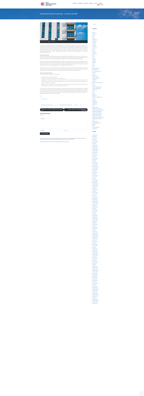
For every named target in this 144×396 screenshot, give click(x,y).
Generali (94, 51)
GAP (93, 49)
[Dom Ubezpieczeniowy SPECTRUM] (48, 3)
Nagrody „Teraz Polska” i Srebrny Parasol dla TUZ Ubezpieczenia (77, 110)
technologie (94, 101)
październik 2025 (95, 149)
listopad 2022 (94, 199)
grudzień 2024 (95, 163)
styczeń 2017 (94, 279)
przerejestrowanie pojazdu (97, 82)
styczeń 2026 (94, 145)
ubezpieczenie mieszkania (97, 114)
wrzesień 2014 (95, 296)
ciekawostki (53, 41)
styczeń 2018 (94, 273)
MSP (93, 64)
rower (93, 92)
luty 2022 (94, 212)
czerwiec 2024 (95, 172)
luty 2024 (94, 178)
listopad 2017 (94, 276)
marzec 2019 (94, 263)
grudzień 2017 (95, 274)
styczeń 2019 (94, 266)
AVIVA (93, 35)
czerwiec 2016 (95, 283)
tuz (92, 105)
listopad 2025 (94, 148)
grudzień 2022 (95, 198)
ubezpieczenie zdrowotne (97, 118)
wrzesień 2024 (95, 168)
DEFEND (93, 45)
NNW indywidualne (95, 68)
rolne (93, 91)
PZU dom (94, 85)
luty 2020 (94, 247)
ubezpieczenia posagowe (96, 111)
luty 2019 (94, 264)
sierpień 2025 (94, 152)
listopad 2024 (94, 165)
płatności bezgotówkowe (96, 87)
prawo (93, 81)
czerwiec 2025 (95, 155)
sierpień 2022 (94, 204)
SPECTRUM (94, 95)
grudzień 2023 (95, 181)
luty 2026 (94, 143)
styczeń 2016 (94, 286)
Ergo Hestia (94, 46)
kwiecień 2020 (95, 244)
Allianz (93, 32)
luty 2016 (94, 284)
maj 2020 (94, 243)
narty (93, 65)
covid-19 (94, 43)
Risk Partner (94, 89)
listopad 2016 (94, 280)
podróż (93, 74)
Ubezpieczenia (80, 3)
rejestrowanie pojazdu (96, 88)
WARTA (93, 124)
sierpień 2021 (94, 221)
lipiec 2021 (94, 222)
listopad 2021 (94, 217)
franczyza (76, 105)
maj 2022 (94, 208)
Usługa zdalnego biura (96, 123)
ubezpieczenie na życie (96, 115)
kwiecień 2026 (95, 140)
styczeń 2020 (94, 248)
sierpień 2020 (94, 238)
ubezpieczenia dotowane (96, 108)
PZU (93, 84)
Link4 (93, 56)
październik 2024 (95, 166)
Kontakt (95, 3)
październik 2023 (95, 184)
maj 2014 (94, 297)
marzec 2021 (94, 228)
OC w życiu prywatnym (96, 71)
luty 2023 (94, 195)
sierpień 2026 (94, 135)
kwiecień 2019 (95, 261)
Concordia (94, 42)
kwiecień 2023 (95, 192)
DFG (56, 105)
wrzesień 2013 (95, 302)
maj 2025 (94, 156)
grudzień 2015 (95, 287)
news (93, 66)
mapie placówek (43, 93)
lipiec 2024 (94, 171)
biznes (50, 41)
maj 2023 (94, 191)
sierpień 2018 (94, 271)
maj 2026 (94, 139)
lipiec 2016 (94, 281)
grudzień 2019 (95, 250)
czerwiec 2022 (95, 207)
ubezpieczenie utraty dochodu (97, 117)
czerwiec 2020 (95, 241)
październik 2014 (95, 294)
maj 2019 (94, 260)
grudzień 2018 (95, 267)
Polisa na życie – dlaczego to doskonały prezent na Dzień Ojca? (51, 110)
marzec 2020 (94, 245)
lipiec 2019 (94, 257)
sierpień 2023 (94, 186)
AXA (93, 36)
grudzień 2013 (95, 299)
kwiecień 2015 (95, 293)
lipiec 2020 (94, 240)
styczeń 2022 (94, 214)
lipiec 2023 (94, 188)
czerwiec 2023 (95, 189)
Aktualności (91, 3)
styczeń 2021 (94, 231)
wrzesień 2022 (95, 202)
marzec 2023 (94, 194)
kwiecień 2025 (95, 158)
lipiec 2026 (94, 136)
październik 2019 (95, 253)
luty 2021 (94, 230)
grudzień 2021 (95, 215)
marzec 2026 (94, 142)
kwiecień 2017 (95, 277)
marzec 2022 (94, 211)
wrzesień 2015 (95, 290)
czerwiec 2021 (95, 224)
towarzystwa (94, 102)
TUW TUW (94, 104)
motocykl (94, 62)
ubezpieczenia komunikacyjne (97, 110)
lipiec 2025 (94, 153)
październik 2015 (95, 289)
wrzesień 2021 (95, 220)
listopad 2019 (94, 251)
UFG (81, 105)
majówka (94, 61)
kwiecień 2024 (95, 175)
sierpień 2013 (94, 303)
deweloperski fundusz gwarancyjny (47, 105)
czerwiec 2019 (95, 258)
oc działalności (95, 69)
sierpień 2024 (94, 169)
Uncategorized (95, 121)
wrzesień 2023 (95, 185)
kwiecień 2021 (95, 227)
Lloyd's (93, 58)
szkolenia (94, 100)
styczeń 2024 (94, 179)
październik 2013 (95, 300)
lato (93, 55)
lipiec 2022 (94, 205)
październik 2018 (95, 270)
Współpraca (86, 3)
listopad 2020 (94, 234)
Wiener (93, 125)
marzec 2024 (94, 176)
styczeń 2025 (94, 162)
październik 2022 (95, 201)
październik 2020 (95, 235)
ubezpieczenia (95, 107)
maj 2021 (94, 225)
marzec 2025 (94, 159)
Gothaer (93, 52)
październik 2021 (95, 218)
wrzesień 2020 (95, 237)
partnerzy (94, 72)
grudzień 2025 (95, 146)
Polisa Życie (94, 75)
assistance (94, 33)
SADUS (93, 94)
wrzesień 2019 (95, 254)
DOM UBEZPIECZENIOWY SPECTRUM (65, 105)
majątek (93, 59)
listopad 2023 (94, 182)
